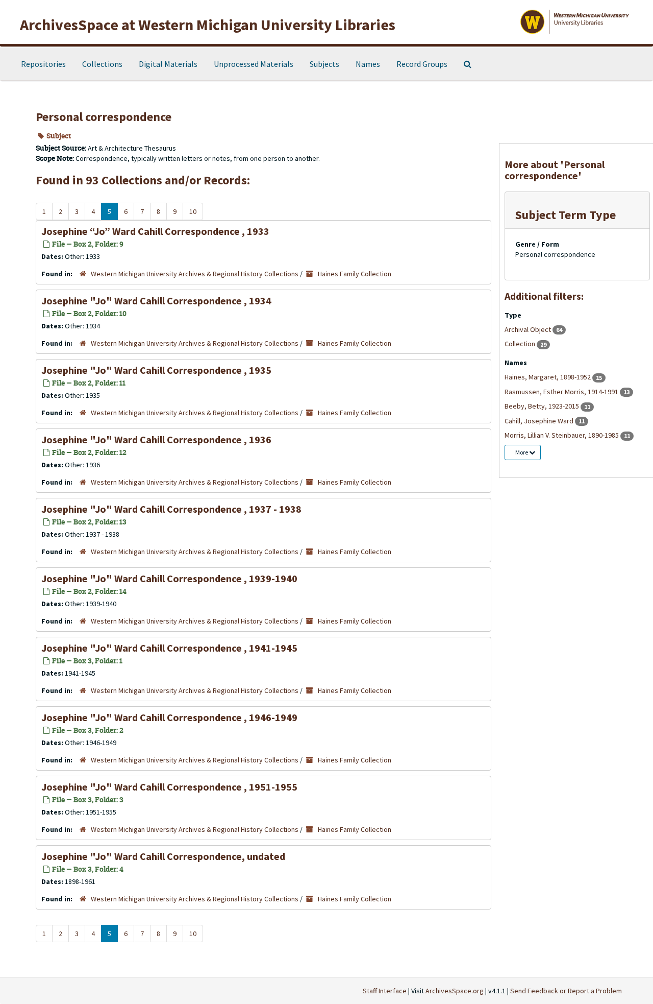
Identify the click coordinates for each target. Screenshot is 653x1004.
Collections (102, 64)
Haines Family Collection (354, 273)
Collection (521, 343)
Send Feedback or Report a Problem (566, 990)
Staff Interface (385, 990)
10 (192, 211)
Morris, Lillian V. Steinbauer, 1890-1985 (562, 435)
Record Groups (421, 64)
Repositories (43, 64)
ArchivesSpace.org (454, 990)
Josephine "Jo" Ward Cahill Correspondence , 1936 (156, 439)
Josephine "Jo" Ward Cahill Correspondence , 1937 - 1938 (171, 509)
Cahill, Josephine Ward (540, 420)
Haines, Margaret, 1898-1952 (548, 376)
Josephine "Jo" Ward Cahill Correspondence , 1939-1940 (169, 578)
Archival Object (528, 329)
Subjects (324, 64)
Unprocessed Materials (253, 64)
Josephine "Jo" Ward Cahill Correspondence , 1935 (156, 370)
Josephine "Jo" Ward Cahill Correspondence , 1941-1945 (169, 647)
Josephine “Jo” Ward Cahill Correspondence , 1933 (155, 231)
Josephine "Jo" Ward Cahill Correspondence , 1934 (156, 300)
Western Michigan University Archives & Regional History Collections (194, 273)
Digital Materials (168, 64)
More (522, 452)
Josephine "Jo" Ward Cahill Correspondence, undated (163, 856)
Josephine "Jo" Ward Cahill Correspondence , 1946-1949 (169, 717)
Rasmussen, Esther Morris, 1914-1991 (562, 391)
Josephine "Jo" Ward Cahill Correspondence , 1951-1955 (169, 786)
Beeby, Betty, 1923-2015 (543, 406)
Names (368, 64)
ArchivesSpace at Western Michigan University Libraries (207, 24)
